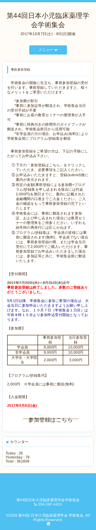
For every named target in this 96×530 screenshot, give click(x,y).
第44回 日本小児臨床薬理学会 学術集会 (50, 515)
